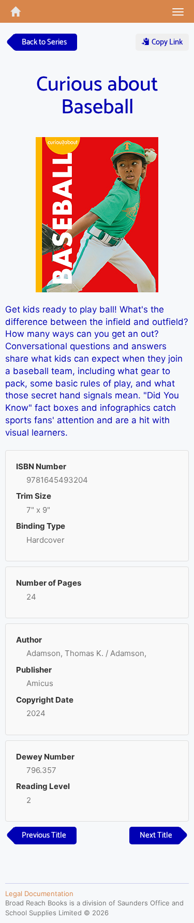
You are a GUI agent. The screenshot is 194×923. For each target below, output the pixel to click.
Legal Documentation (39, 893)
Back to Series (44, 42)
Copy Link (166, 42)
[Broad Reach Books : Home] (10, 11)
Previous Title (44, 835)
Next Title (156, 835)
